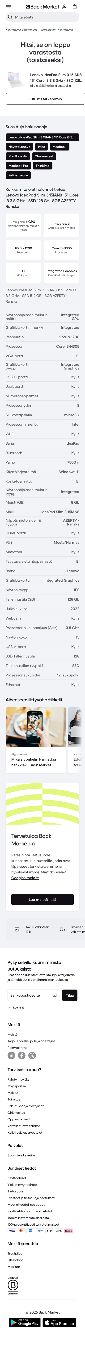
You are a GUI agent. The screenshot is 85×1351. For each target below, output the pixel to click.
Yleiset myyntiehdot (22, 1184)
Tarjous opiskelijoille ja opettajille (31, 1041)
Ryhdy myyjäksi (19, 1079)
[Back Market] (42, 7)
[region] (42, 741)
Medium (14, 1266)
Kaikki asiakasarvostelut (25, 1132)
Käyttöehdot (17, 1178)
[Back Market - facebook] (22, 1055)
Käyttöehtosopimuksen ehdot (30, 1211)
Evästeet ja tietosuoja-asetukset (31, 1198)
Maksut (13, 1093)
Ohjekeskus (16, 1112)
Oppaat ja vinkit (19, 1119)
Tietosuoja (15, 1191)
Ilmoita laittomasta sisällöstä (28, 1218)
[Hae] (10, 17)
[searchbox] (46, 17)
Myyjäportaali (17, 1086)
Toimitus (14, 1099)
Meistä (12, 1034)
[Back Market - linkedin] (11, 1055)
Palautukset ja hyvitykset (26, 1106)
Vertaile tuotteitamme (24, 1126)
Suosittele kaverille (21, 1155)
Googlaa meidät (25, 877)
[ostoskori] (74, 6)
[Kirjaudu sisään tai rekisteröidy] (64, 6)
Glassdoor (15, 1260)
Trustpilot (15, 1253)
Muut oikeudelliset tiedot (26, 1204)
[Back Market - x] (32, 1055)
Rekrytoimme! (18, 1047)
